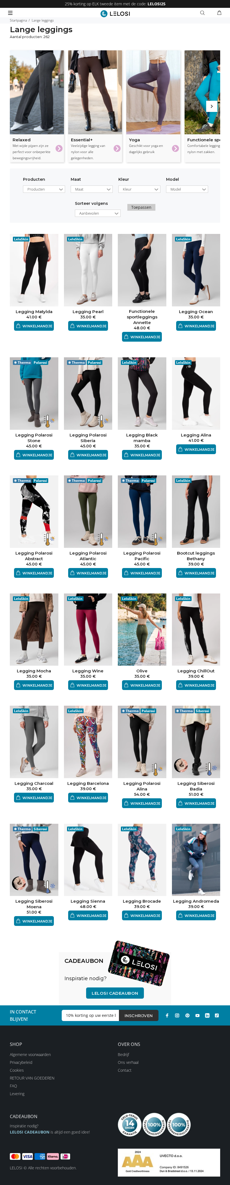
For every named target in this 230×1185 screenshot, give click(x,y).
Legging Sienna (88, 901)
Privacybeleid (21, 1062)
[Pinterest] (187, 1015)
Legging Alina (196, 435)
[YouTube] (197, 1015)
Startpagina (18, 20)
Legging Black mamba (142, 437)
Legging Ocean (196, 311)
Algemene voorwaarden (30, 1054)
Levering (17, 1093)
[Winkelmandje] (219, 12)
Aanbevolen (89, 213)
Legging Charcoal (34, 783)
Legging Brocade (142, 901)
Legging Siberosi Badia (196, 786)
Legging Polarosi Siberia (88, 437)
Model (172, 179)
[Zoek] (204, 12)
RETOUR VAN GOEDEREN (32, 1078)
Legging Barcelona (88, 783)
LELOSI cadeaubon (115, 993)
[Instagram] (177, 1015)
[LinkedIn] (207, 1015)
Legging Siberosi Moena (33, 903)
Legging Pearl (88, 311)
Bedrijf (123, 1054)
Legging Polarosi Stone (33, 437)
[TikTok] (216, 1015)
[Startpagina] (115, 13)
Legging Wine (88, 671)
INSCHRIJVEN (139, 1015)
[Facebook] (167, 1015)
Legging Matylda (34, 311)
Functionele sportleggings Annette (142, 317)
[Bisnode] (169, 1162)
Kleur (123, 179)
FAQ (13, 1085)
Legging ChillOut (196, 671)
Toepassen (141, 207)
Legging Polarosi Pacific (141, 555)
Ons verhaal (128, 1062)
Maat (76, 179)
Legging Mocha (34, 671)
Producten (34, 179)
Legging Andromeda (196, 901)
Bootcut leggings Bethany (196, 555)
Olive (142, 671)
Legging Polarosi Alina (141, 786)
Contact (125, 1070)
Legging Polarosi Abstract (33, 555)
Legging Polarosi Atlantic (88, 555)
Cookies (17, 1070)
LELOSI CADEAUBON (29, 1132)
